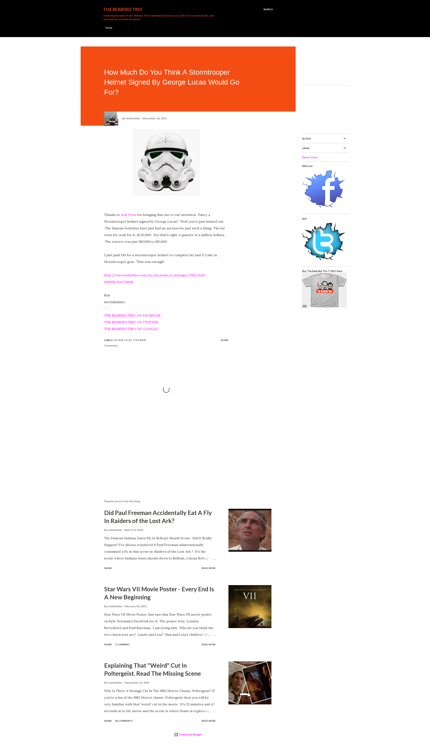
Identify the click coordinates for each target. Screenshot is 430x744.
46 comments (124, 720)
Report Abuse (310, 157)
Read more (209, 568)
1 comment (122, 644)
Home (108, 27)
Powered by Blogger (190, 734)
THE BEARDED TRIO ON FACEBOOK (132, 315)
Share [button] (224, 340)
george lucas (123, 340)
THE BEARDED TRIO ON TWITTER (131, 322)
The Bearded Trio (122, 9)
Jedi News (129, 215)
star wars (139, 340)
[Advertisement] (161, 457)
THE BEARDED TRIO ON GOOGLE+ (131, 329)
